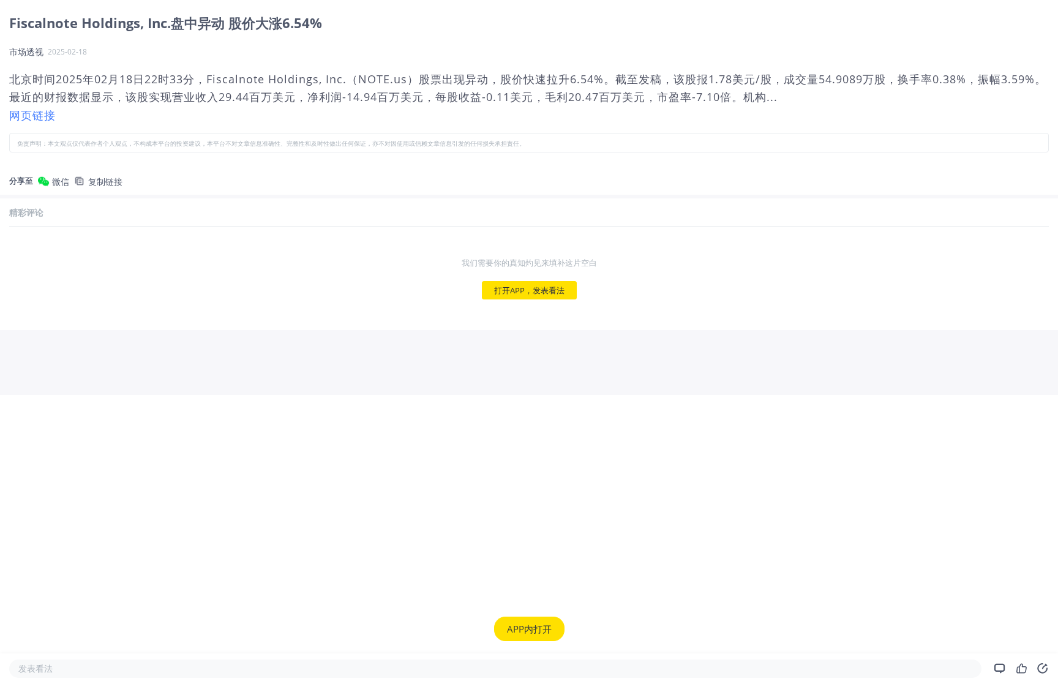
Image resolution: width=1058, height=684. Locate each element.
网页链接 (32, 115)
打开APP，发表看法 (529, 290)
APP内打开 (529, 629)
